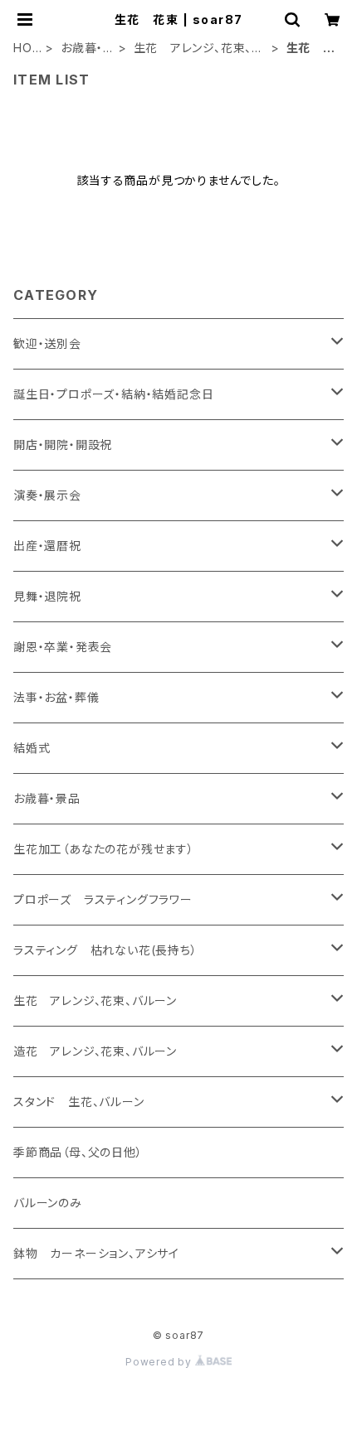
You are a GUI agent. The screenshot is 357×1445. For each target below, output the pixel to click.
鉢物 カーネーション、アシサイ (96, 1253)
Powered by (160, 1362)
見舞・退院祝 (47, 596)
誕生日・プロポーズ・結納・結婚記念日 (113, 394)
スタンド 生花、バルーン (78, 1102)
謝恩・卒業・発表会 (62, 647)
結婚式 (31, 748)
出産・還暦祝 (47, 546)
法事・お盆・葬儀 (56, 697)
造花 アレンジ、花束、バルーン (95, 1051)
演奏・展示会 (47, 495)
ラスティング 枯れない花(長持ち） (105, 950)
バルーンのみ (47, 1203)
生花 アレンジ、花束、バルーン (199, 48)
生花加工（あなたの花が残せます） (103, 849)
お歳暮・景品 (82, 48)
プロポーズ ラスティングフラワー (103, 899)
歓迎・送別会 (47, 343)
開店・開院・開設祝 (62, 444)
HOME (22, 48)
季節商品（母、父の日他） (78, 1152)
